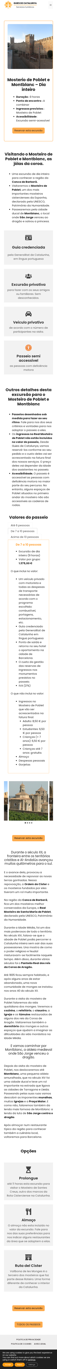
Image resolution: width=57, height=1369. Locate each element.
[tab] (20, 525)
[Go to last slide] (6, 801)
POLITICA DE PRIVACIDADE (28, 1339)
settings (31, 1360)
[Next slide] (51, 801)
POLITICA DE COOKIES (21, 1343)
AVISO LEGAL (40, 1343)
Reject (19, 1364)
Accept (8, 1364)
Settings (31, 1364)
